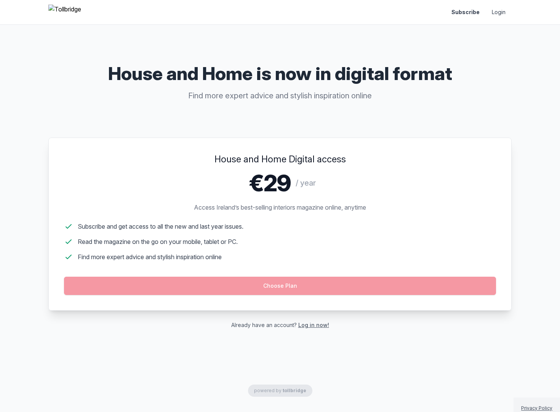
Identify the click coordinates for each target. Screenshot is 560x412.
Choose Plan (280, 285)
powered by (280, 390)
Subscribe (465, 12)
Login (499, 12)
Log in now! (313, 325)
